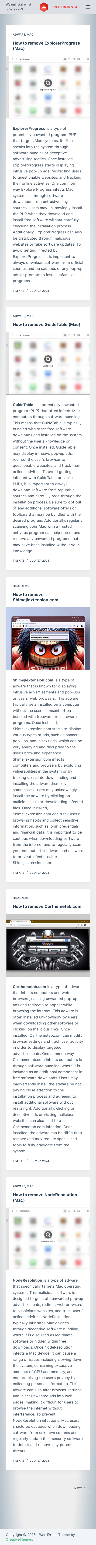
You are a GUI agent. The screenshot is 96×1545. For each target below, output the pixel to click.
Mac (30, 34)
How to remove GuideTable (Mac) (46, 324)
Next (78, 1488)
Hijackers (21, 586)
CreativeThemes (19, 1539)
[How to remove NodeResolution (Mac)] (48, 1239)
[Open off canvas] (88, 7)
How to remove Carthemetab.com (47, 906)
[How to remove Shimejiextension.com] (48, 638)
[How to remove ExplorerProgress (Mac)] (48, 87)
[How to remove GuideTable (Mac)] (48, 363)
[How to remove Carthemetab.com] (48, 945)
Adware (19, 34)
